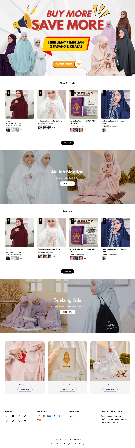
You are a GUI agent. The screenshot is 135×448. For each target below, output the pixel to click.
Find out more (67, 389)
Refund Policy (79, 444)
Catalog (16, 9)
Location (33, 9)
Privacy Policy (68, 444)
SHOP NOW (67, 183)
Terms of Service (56, 444)
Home (9, 9)
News (25, 9)
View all (67, 143)
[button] (118, 9)
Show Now (25, 389)
